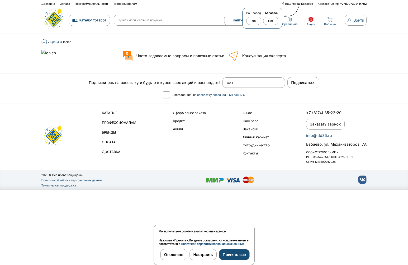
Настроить (203, 254)
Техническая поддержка (58, 185)
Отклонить (173, 254)
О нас (247, 113)
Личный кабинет (256, 137)
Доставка (48, 3)
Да (254, 21)
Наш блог (250, 121)
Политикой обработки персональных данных (212, 244)
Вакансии (250, 129)
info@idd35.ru (319, 135)
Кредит (179, 121)
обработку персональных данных (220, 95)
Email (229, 83)
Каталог (109, 113)
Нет (270, 21)
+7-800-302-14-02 (353, 3)
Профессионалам (125, 3)
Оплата (65, 3)
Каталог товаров (92, 20)
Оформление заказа (189, 113)
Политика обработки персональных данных (72, 180)
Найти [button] (237, 20)
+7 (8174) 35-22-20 (324, 112)
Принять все (234, 254)
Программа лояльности (91, 3)
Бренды (109, 132)
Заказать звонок (325, 124)
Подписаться (303, 82)
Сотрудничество (256, 145)
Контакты (250, 153)
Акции (178, 129)
